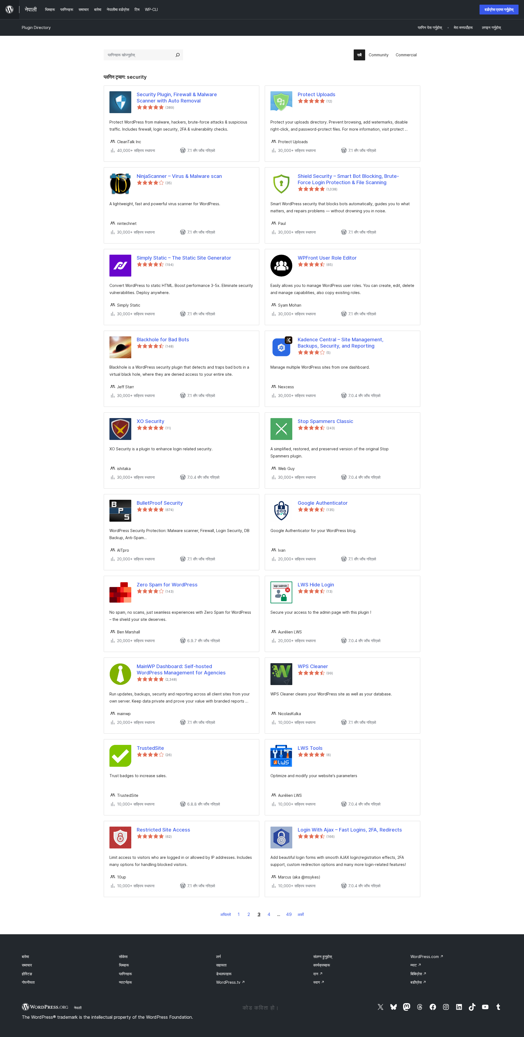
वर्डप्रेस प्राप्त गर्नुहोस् (499, 9)
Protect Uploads (316, 94)
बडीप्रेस (418, 982)
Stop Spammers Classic (325, 421)
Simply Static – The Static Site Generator (184, 258)
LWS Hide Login (316, 584)
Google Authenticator (323, 503)
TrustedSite (150, 748)
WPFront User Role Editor (327, 258)
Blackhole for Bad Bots (163, 339)
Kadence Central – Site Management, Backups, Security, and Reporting (340, 343)
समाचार (27, 965)
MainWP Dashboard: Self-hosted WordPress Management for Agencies (181, 669)
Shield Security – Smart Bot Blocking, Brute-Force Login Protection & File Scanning (348, 179)
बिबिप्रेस (418, 973)
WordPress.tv (230, 982)
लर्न (218, 956)
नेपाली (78, 1008)
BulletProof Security (160, 503)
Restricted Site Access (163, 830)
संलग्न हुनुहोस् (322, 956)
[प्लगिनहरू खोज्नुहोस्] (177, 54)
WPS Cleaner (313, 666)
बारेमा (25, 956)
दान (318, 973)
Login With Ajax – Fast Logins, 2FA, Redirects (350, 830)
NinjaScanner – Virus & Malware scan (179, 176)
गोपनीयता (28, 982)
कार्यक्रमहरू (321, 965)
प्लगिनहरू (125, 973)
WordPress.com (426, 956)
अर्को (300, 914)
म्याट (415, 965)
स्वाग (318, 982)
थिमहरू (124, 965)
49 (289, 914)
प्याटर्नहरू (125, 982)
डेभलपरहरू (223, 973)
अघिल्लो (225, 914)
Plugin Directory (36, 27)
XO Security (150, 421)
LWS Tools (310, 748)
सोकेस (123, 956)
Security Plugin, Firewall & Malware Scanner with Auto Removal (177, 98)
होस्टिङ (27, 973)
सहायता (221, 965)
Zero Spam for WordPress (167, 584)
